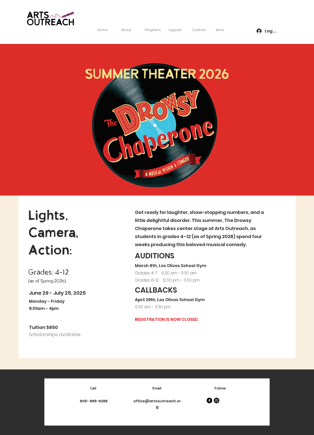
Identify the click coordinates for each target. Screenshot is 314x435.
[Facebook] (209, 400)
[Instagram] (216, 400)
